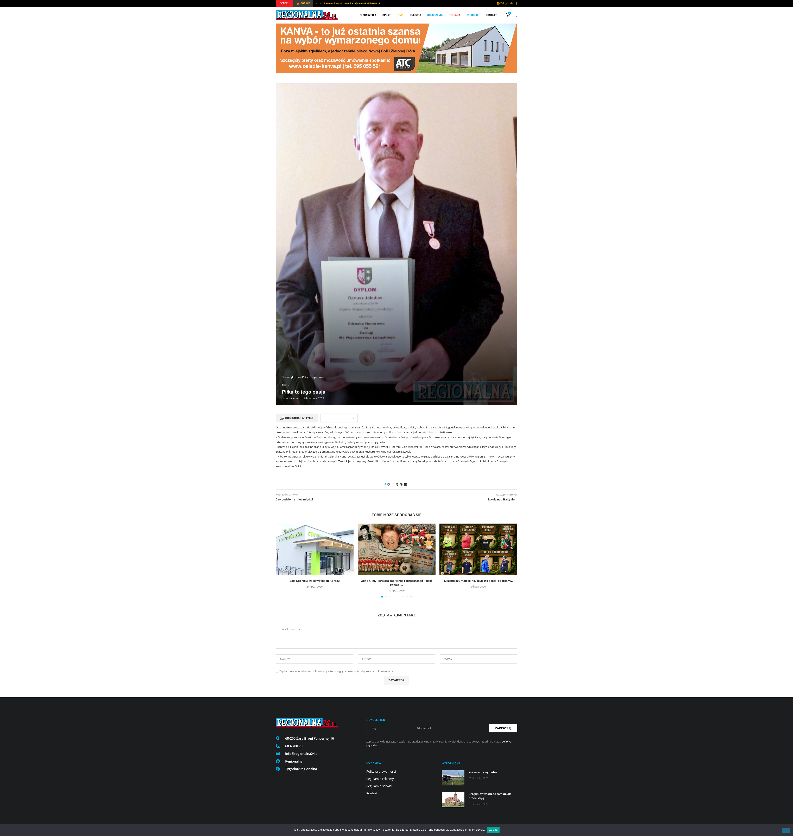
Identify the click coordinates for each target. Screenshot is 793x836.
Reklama (454, 15)
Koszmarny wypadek (483, 772)
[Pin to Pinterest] (401, 484)
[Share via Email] (405, 484)
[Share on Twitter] (396, 484)
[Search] (515, 15)
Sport (386, 15)
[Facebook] (516, 3)
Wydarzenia (368, 15)
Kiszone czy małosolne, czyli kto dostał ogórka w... (478, 581)
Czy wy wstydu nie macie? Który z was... (347, 3)
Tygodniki (473, 15)
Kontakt (491, 15)
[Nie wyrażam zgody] (786, 830)
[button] (316, 3)
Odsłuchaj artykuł (299, 418)
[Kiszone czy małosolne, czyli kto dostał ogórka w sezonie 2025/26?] (478, 549)
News (400, 15)
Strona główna (291, 377)
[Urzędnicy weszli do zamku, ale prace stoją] (453, 799)
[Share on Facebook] (393, 484)
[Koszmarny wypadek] (453, 777)
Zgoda (493, 829)
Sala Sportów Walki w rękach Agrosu (315, 581)
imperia (293, 398)
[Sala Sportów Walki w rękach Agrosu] (315, 549)
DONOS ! (284, 3)
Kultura (415, 15)
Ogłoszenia (435, 15)
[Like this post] (388, 484)
